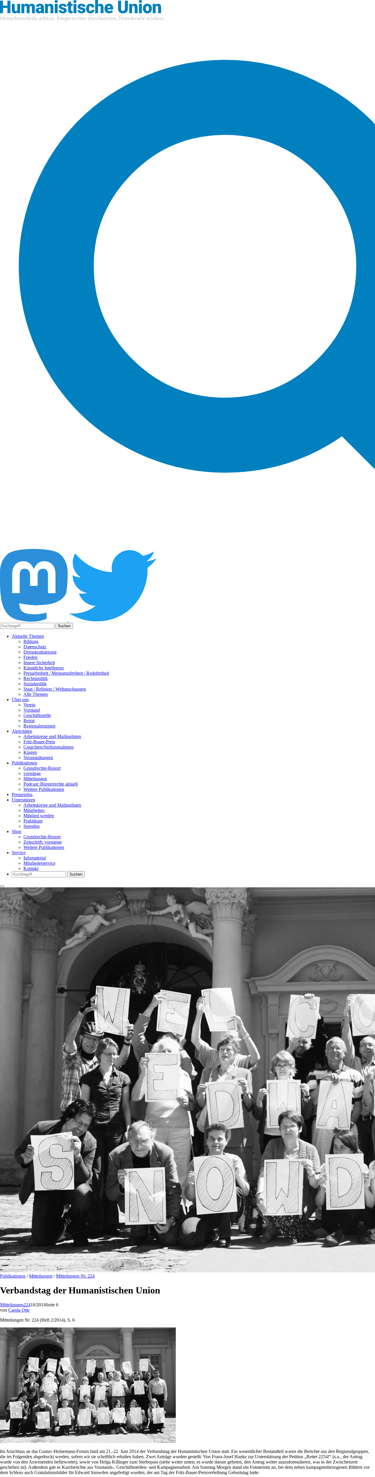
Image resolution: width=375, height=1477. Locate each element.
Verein (29, 704)
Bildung (30, 641)
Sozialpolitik (35, 683)
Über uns (20, 699)
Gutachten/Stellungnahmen (48, 747)
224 (26, 1304)
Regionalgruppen (39, 725)
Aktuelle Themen (28, 636)
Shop (16, 831)
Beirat (29, 720)
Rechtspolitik (35, 678)
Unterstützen (23, 799)
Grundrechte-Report (42, 768)
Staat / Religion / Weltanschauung (54, 688)
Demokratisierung (40, 652)
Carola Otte (19, 1310)
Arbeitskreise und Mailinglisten (52, 736)
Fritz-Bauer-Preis (39, 741)
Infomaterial (34, 857)
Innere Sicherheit (39, 662)
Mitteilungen (35, 778)
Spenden (31, 826)
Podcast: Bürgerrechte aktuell (50, 783)
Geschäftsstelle (37, 715)
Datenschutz (34, 646)
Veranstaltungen (38, 757)
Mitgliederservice (39, 863)
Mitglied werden (38, 815)
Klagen (30, 752)
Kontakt (30, 868)
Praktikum (32, 820)
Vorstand (31, 710)
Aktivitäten (22, 731)
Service (18, 852)
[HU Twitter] (113, 620)
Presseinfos (22, 794)
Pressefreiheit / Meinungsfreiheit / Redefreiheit (66, 673)
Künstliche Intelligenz (43, 667)
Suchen (64, 626)
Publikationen (24, 762)
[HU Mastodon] (34, 620)
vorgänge (32, 773)
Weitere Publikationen (43, 789)
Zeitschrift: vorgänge (42, 842)
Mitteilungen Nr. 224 (75, 1275)
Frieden (30, 657)
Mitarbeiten (34, 810)
